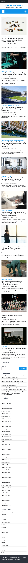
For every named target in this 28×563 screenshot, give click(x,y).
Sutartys (3, 540)
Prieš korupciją (4, 532)
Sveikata (3, 542)
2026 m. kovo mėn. (5, 411)
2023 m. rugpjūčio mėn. (6, 487)
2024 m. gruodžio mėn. (6, 449)
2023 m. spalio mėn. (5, 482)
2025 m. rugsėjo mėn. (6, 426)
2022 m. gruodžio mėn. (6, 503)
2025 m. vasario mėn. (6, 444)
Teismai (3, 550)
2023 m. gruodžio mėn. (6, 477)
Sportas (3, 314)
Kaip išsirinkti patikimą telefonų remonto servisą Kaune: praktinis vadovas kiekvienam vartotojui (13, 248)
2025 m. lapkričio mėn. (6, 421)
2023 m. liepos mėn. (5, 490)
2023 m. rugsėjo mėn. (6, 485)
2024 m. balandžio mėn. (6, 469)
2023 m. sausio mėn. (5, 500)
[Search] (25, 11)
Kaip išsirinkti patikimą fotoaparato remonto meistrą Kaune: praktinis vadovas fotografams (12, 40)
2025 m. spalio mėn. (5, 423)
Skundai (3, 535)
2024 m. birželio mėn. (6, 464)
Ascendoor (10, 559)
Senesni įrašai (5, 362)
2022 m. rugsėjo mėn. (6, 505)
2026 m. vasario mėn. (6, 413)
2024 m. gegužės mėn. (6, 467)
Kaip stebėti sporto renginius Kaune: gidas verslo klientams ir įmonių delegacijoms (12, 109)
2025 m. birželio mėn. (6, 434)
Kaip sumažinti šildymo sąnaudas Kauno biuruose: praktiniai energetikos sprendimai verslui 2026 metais (13, 179)
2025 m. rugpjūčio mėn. (6, 429)
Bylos (2, 517)
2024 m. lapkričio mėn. (6, 452)
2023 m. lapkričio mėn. (6, 480)
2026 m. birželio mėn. (6, 403)
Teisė (2, 547)
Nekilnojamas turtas (7, 140)
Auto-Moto (3, 514)
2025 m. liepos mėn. (5, 431)
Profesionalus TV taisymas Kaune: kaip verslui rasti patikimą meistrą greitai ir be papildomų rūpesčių (13, 74)
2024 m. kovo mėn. (5, 472)
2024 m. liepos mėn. (5, 462)
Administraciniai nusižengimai (7, 511)
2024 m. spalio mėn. (5, 454)
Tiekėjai (3, 552)
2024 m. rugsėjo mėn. (6, 457)
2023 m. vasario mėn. (6, 498)
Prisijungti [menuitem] (3, 1)
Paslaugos (4, 36)
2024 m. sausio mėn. (5, 475)
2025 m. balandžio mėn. (6, 439)
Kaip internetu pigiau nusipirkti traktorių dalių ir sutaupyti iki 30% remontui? (13, 349)
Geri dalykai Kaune (14, 6)
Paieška (3, 366)
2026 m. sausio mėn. (5, 416)
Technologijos (4, 545)
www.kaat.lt (5, 43)
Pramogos (16, 105)
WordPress (4, 561)
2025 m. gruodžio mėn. (6, 418)
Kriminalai (3, 519)
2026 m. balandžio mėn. (6, 408)
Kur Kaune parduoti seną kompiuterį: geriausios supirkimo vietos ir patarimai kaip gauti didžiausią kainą (13, 214)
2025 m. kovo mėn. (5, 441)
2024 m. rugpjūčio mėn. (6, 459)
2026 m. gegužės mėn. (6, 406)
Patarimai (10, 36)
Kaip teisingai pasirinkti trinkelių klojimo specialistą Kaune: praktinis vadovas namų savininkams (12, 282)
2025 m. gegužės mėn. (6, 436)
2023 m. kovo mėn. (5, 495)
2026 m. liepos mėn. (5, 400)
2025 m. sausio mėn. (5, 447)
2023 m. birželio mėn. (6, 492)
